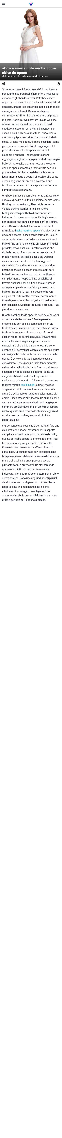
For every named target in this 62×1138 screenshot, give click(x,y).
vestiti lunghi (28, 384)
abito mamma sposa (28, 230)
